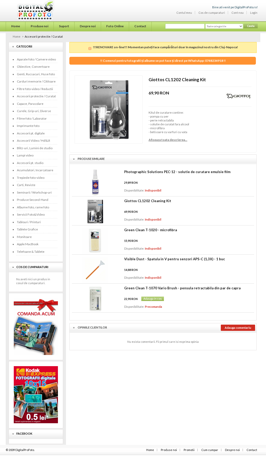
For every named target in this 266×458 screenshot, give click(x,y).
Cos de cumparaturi (211, 12)
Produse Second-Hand (32, 200)
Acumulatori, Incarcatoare (35, 170)
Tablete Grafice (27, 229)
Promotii (189, 450)
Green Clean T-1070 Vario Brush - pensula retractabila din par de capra (182, 288)
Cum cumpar (209, 450)
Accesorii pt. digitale (31, 133)
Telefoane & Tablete (30, 252)
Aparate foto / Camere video (36, 59)
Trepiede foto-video (30, 178)
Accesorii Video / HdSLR (33, 140)
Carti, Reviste (26, 185)
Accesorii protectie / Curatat (36, 96)
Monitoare (24, 237)
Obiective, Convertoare (33, 67)
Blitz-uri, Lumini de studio (34, 148)
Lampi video (25, 155)
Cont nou (237, 12)
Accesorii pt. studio (30, 163)
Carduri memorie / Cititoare (36, 81)
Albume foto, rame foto (33, 207)
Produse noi (169, 450)
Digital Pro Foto (29, 10)
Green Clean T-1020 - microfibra (150, 230)
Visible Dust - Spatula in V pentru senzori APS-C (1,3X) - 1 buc (174, 259)
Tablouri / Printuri (29, 222)
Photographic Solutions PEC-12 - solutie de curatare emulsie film (177, 172)
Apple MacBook (27, 244)
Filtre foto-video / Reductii (35, 89)
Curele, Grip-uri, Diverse (34, 111)
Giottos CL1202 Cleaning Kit (147, 201)
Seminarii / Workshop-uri (34, 192)
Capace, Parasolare (30, 104)
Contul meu (184, 12)
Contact (252, 450)
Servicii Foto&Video (31, 214)
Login (253, 12)
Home (17, 36)
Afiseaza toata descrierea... (168, 140)
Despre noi (232, 450)
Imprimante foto (28, 126)
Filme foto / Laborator (32, 118)
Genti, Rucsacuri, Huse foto (36, 74)
